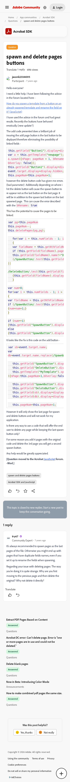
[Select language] (45, 7)
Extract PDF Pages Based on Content (26, 619)
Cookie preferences (17, 764)
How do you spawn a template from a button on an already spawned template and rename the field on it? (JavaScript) (34, 107)
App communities (28, 17)
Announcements (15, 686)
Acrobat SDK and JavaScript (21, 482)
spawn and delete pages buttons (23, 475)
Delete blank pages (17, 663)
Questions (13, 20)
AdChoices (16, 777)
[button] (7, 8)
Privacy (50, 758)
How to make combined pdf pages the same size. (34, 693)
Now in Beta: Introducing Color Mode (27, 681)
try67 (15, 536)
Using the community (18, 758)
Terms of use (38, 758)
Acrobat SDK (49, 17)
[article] (35, 566)
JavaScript (49, 459)
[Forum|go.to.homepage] (26, 7)
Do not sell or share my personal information (30, 770)
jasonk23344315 (21, 76)
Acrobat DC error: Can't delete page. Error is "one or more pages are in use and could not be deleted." (34, 641)
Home (11, 17)
